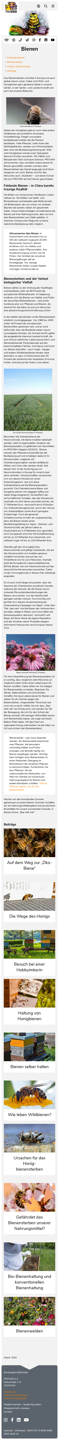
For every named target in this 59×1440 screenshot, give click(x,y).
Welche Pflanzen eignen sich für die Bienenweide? (28, 786)
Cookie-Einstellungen (15, 1398)
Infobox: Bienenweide (18, 66)
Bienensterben (15, 62)
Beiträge (11, 71)
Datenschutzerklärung (15, 1395)
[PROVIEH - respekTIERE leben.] (11, 11)
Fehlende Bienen (16, 57)
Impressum (10, 1392)
